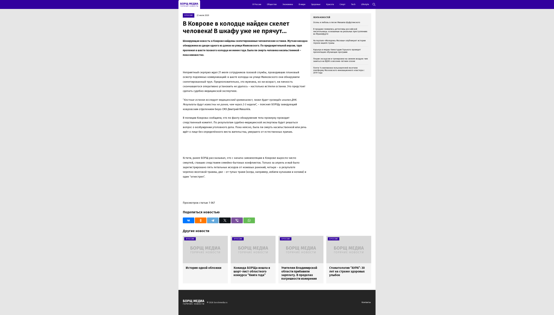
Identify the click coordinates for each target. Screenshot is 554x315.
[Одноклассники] (200, 220)
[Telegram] (213, 220)
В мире (302, 4)
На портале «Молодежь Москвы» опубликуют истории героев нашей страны (339, 41)
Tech (353, 4)
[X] (225, 220)
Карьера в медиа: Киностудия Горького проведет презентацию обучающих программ (337, 50)
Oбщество (272, 4)
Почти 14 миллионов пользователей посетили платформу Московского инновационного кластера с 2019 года (338, 70)
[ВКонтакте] (188, 220)
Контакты (366, 302)
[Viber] (237, 220)
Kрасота (330, 4)
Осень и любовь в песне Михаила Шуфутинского (336, 22)
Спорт (342, 4)
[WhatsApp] (249, 220)
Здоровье (315, 4)
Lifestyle (365, 4)
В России (256, 4)
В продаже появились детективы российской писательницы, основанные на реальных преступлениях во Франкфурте (340, 31)
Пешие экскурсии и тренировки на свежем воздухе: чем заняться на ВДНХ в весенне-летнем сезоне (340, 60)
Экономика (287, 4)
